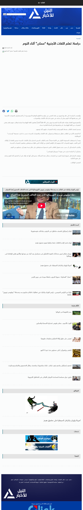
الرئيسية (78, 28)
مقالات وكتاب (25, 28)
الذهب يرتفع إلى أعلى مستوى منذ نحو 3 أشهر (56, 350)
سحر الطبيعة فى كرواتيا (64, 312)
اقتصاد (56, 28)
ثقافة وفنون (41, 479)
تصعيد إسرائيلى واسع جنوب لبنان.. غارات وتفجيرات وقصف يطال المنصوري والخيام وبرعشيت (40, 366)
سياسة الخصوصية (52, 482)
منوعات (78, 33)
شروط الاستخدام (34, 482)
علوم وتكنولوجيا (7, 28)
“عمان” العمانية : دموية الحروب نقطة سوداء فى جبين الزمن (51, 277)
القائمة (43, 3)
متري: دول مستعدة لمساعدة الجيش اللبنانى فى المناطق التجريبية (49, 377)
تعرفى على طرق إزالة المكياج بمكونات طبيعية (56, 339)
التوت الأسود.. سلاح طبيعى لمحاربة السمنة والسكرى (53, 323)
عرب (67, 28)
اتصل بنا (21, 482)
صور (12, 479)
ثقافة (43, 28)
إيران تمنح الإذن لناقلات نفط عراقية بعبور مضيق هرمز (53, 243)
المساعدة (26, 482)
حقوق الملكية (43, 482)
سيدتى (26, 479)
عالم (62, 28)
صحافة (16, 28)
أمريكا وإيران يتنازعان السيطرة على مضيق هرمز (55, 266)
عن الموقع (60, 482)
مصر (72, 28)
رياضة (49, 28)
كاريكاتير (76, 391)
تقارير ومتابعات (35, 28)
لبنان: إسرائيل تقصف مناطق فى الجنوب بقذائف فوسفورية (51, 231)
